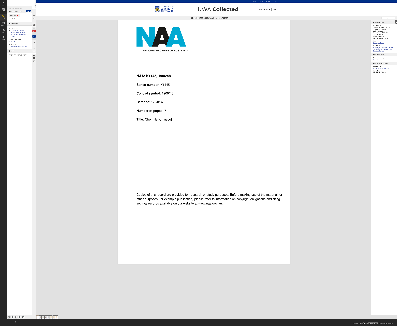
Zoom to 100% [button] (34, 28)
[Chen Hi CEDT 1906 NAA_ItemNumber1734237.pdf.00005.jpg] (48, 317)
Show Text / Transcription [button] (34, 42)
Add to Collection (34, 55)
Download (34, 51)
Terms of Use (19, 322)
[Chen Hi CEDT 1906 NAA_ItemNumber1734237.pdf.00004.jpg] (45, 317)
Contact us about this (34, 58)
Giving (261, 1)
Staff (275, 1)
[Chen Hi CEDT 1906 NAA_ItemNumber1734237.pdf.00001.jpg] (37, 317)
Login (3, 32)
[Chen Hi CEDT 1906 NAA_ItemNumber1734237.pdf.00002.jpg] (40, 317)
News (254, 1)
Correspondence (378, 43)
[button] (34, 36)
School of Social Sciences (19, 46)
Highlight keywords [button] (34, 48)
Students (268, 1)
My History (3, 25)
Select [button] (392, 18)
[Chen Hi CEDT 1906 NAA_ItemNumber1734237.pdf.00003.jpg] (43, 317)
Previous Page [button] (383, 18)
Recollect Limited (374, 323)
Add (28, 11)
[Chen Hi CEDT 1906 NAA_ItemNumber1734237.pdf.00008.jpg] (56, 317)
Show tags (13, 15)
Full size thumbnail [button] (34, 12)
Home (3, 5)
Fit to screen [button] (34, 15)
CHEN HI (13, 41)
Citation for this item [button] (34, 61)
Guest (268, 9)
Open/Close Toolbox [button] (35, 4)
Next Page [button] (394, 18)
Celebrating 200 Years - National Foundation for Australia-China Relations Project (18, 33)
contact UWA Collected (373, 322)
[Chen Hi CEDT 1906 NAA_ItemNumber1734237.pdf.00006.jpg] (51, 317)
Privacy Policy (12, 322)
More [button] (3, 39)
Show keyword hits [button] (34, 45)
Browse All (3, 12)
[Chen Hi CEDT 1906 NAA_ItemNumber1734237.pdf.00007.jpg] (54, 317)
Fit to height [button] (34, 21)
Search (3, 18)
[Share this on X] (9, 316)
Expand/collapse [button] (396, 22)
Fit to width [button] (34, 18)
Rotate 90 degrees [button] (34, 24)
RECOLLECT (355, 323)
